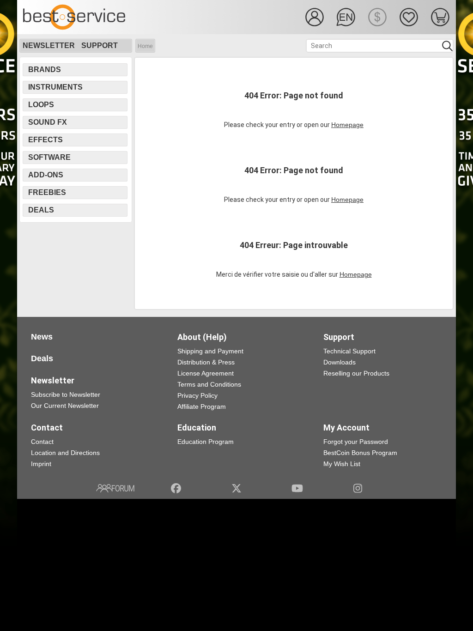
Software (49, 157)
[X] (236, 488)
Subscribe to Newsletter (65, 394)
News (42, 336)
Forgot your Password (355, 441)
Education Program (205, 441)
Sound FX (47, 122)
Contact (42, 441)
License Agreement (205, 373)
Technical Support (349, 351)
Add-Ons (45, 175)
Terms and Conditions (209, 384)
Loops (41, 105)
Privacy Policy (197, 395)
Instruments (55, 87)
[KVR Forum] (115, 488)
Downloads (339, 362)
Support (99, 45)
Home (145, 46)
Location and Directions (65, 452)
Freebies (47, 192)
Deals (41, 210)
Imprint (41, 463)
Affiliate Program (201, 406)
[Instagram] (357, 488)
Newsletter (49, 45)
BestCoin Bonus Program (360, 452)
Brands (44, 69)
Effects (45, 140)
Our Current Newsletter (65, 405)
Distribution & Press (206, 362)
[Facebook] (176, 488)
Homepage (347, 124)
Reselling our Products (356, 373)
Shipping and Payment (210, 351)
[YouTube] (297, 488)
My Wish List (341, 463)
